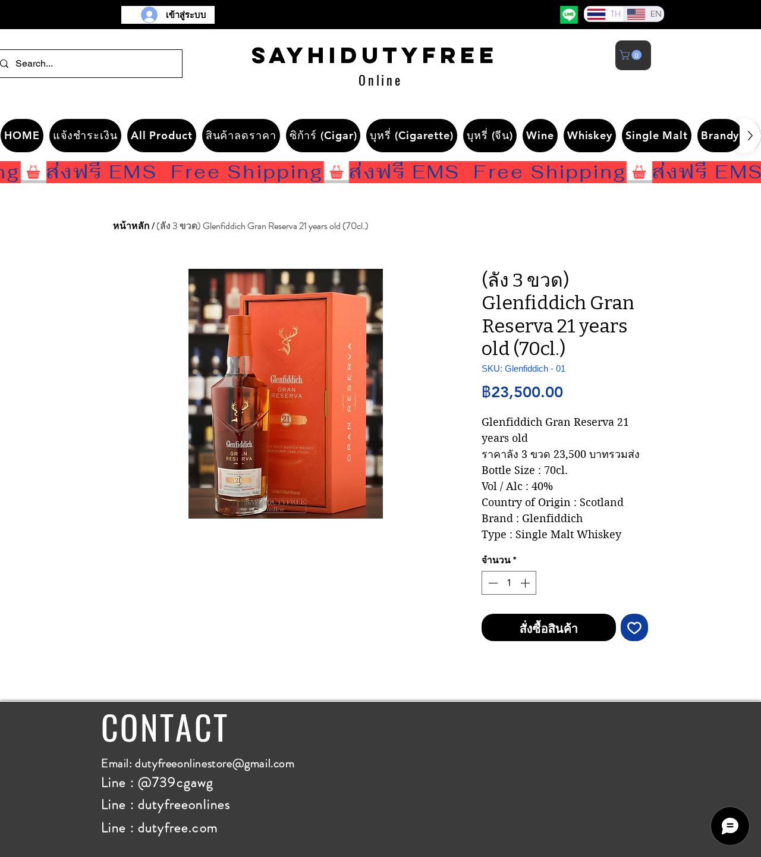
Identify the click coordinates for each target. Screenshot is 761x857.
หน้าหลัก (131, 226)
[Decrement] (491, 583)
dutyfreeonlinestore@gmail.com (214, 763)
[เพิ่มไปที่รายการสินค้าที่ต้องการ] (634, 627)
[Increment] (526, 583)
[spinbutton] (509, 583)
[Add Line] (569, 15)
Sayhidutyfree (374, 54)
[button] (632, 55)
